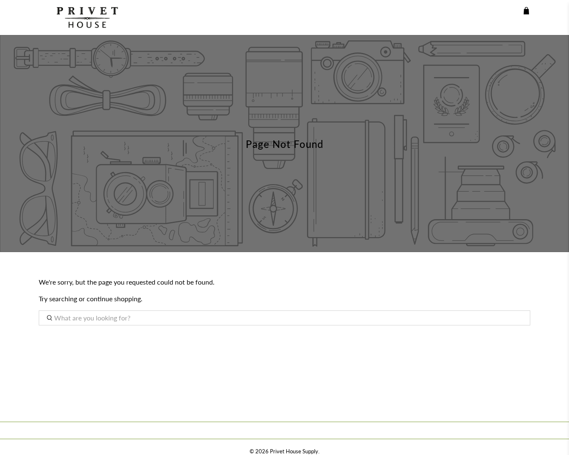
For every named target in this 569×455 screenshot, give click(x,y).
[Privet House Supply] (81, 17)
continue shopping (114, 298)
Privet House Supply (294, 451)
